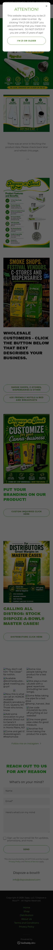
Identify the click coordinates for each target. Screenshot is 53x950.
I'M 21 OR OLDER (26, 40)
